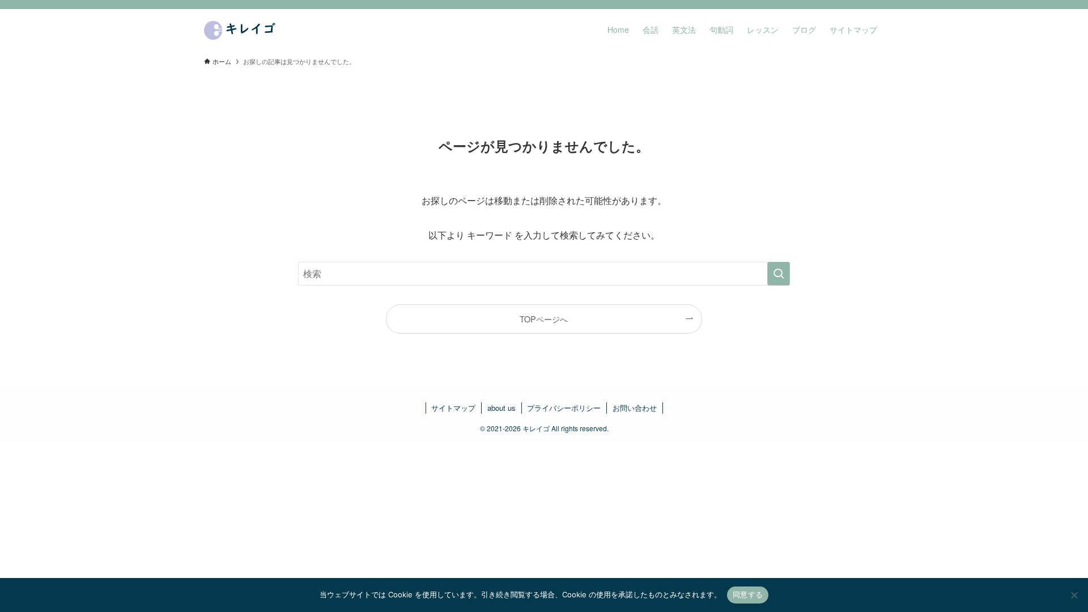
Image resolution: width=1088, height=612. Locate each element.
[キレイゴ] (241, 29)
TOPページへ (544, 319)
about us (501, 407)
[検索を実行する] (778, 274)
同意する (748, 594)
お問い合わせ (635, 407)
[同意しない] (1074, 595)
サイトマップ (453, 407)
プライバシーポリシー (564, 407)
